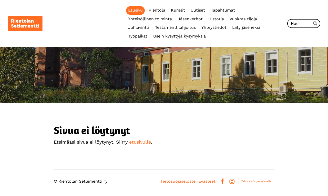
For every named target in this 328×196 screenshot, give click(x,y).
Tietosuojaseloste (178, 181)
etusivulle (140, 142)
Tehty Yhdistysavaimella (256, 181)
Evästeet (207, 181)
